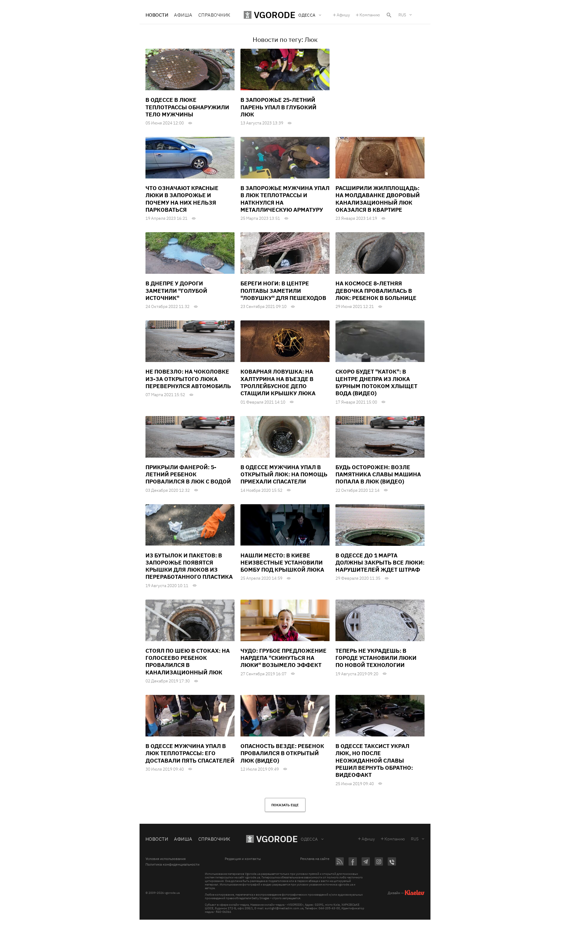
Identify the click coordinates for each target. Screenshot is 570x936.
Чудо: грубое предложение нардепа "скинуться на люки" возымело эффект (283, 658)
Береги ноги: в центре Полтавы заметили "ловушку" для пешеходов (283, 290)
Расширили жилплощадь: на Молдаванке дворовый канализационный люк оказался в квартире (377, 198)
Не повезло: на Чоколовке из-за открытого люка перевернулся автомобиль (188, 379)
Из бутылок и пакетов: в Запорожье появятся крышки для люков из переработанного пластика (189, 566)
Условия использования (165, 859)
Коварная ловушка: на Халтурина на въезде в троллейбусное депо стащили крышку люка (278, 382)
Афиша (183, 14)
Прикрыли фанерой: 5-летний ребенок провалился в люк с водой (188, 474)
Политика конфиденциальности (172, 864)
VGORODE (277, 839)
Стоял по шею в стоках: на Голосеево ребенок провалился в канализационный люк (187, 661)
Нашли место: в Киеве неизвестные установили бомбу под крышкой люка (282, 562)
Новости (156, 14)
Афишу (343, 15)
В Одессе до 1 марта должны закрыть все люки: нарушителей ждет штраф (380, 562)
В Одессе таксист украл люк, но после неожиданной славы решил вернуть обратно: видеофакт (374, 760)
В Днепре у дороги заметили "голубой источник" (176, 290)
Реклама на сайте (315, 859)
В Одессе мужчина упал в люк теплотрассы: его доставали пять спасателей (190, 753)
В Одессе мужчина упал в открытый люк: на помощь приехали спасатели (283, 474)
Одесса (309, 839)
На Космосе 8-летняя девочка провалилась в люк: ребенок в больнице (376, 290)
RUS (402, 15)
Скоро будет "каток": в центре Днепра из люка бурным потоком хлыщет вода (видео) (376, 382)
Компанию (370, 15)
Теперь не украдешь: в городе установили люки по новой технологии (376, 658)
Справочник (214, 14)
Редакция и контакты (243, 859)
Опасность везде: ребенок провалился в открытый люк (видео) (282, 753)
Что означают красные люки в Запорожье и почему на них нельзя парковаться (181, 198)
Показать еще (285, 805)
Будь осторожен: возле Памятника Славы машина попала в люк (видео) (378, 474)
